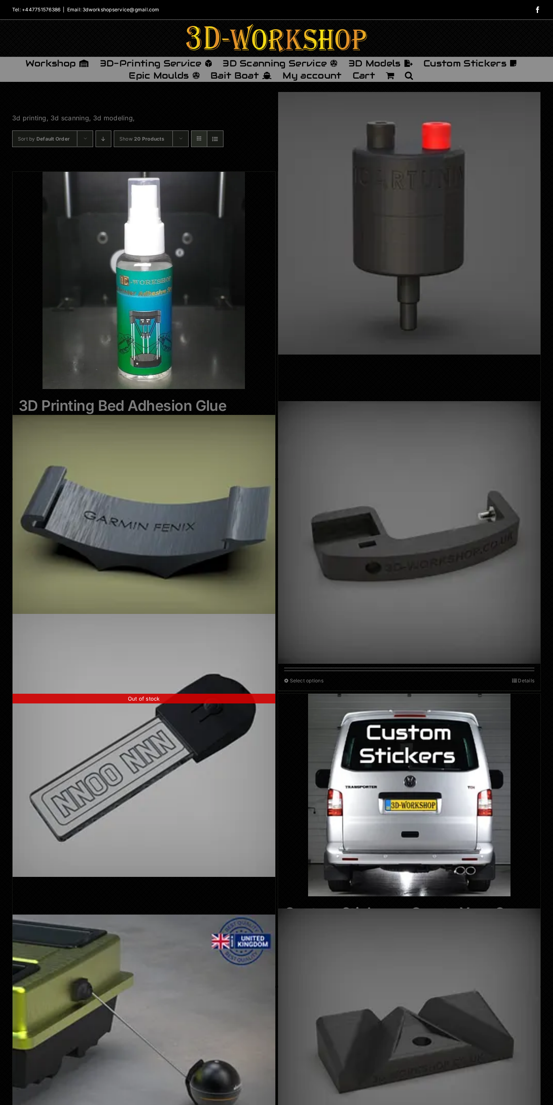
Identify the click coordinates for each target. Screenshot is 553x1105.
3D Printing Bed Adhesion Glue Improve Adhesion (122, 414)
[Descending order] (103, 138)
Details (526, 681)
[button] (409, 75)
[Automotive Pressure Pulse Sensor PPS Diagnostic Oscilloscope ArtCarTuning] (409, 223)
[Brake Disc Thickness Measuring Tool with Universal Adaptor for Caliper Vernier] (409, 532)
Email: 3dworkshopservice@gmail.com (113, 9)
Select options (306, 681)
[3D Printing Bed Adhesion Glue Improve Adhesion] (144, 280)
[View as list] (215, 139)
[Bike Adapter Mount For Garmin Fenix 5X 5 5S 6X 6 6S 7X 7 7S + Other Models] (144, 523)
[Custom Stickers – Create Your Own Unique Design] (409, 795)
